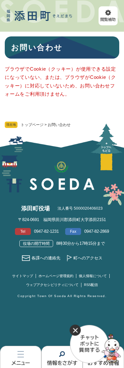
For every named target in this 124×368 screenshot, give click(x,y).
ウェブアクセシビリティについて (52, 285)
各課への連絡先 (45, 258)
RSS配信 (91, 285)
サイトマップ (22, 276)
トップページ (32, 125)
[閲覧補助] (108, 15)
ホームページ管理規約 (55, 276)
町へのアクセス (87, 258)
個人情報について (93, 276)
